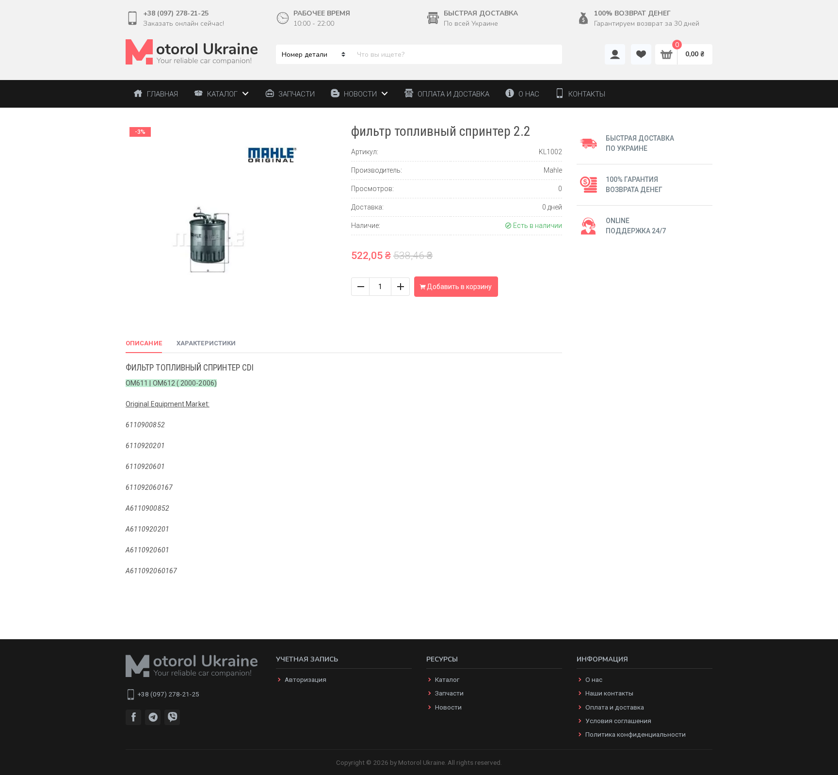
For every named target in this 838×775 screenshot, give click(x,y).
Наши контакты (609, 693)
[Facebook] (133, 717)
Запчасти (449, 693)
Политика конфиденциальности (635, 734)
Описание (144, 343)
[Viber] (172, 717)
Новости (448, 707)
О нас (593, 679)
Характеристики (206, 343)
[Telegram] (153, 717)
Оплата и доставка (614, 707)
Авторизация (305, 679)
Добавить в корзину (458, 287)
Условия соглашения (618, 721)
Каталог (447, 679)
